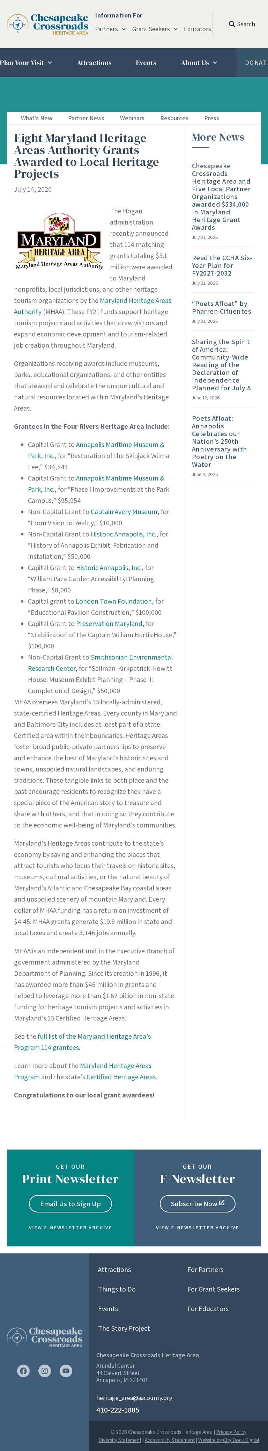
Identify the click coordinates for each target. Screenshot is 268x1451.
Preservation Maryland (109, 623)
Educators (197, 29)
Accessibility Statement (170, 1440)
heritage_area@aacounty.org (134, 1398)
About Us (195, 62)
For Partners (205, 1269)
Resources (174, 118)
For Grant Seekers (213, 1289)
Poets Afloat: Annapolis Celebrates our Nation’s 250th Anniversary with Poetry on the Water (219, 441)
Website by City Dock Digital (228, 1440)
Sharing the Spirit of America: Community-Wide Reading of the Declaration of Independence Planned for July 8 (221, 364)
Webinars (132, 118)
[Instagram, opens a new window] (44, 1371)
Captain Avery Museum (124, 511)
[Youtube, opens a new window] (66, 1371)
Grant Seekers (151, 29)
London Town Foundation (114, 601)
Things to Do (117, 1289)
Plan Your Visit (22, 62)
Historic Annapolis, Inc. (123, 534)
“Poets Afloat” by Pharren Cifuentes (222, 307)
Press (211, 118)
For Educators (208, 1308)
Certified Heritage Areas (121, 1076)
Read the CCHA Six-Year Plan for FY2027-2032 (222, 265)
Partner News (86, 118)
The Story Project (124, 1328)
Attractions (94, 62)
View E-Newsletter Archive (70, 1227)
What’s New (36, 118)
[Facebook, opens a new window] (23, 1371)
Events (146, 62)
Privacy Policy (231, 1432)
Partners (106, 29)
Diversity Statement (119, 1440)
